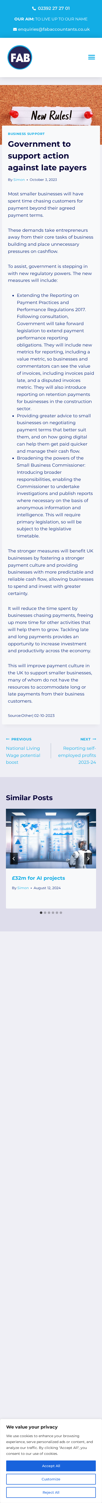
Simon (19, 179)
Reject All (51, 1492)
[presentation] (51, 838)
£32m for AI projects (38, 878)
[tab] (41, 912)
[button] (91, 57)
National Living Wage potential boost (23, 751)
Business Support (26, 134)
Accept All (51, 1466)
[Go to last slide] (14, 859)
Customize (51, 1479)
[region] (51, 1461)
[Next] (88, 859)
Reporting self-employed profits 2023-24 (77, 751)
